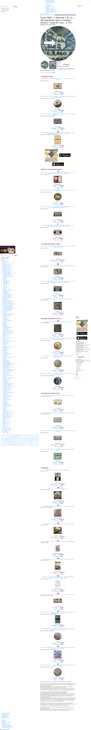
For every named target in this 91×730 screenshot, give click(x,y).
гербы (10, 438)
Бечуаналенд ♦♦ (6, 298)
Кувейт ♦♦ (5, 342)
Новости (4, 718)
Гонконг (4, 321)
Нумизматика (5, 261)
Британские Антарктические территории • (12, 304)
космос (11, 440)
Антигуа (4, 288)
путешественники (26, 443)
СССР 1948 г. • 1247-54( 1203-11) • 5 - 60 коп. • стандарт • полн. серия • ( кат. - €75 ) (58, 114)
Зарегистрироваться (50, 1)
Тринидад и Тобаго (7, 404)
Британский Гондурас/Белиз (9, 308)
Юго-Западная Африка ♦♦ (8, 412)
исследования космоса (13, 439)
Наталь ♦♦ (5, 354)
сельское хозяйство (20, 444)
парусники (30, 442)
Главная (42, 13)
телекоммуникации (3, 445)
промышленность (18, 443)
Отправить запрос (57, 94)
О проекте (48, 4)
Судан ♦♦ (5, 394)
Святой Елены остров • (8, 383)
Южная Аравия (6, 413)
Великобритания (6, 275)
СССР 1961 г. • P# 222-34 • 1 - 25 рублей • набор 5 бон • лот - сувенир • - (58, 594)
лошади (35, 440)
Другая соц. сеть (80, 370)
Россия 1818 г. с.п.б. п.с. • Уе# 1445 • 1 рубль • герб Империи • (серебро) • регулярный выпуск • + (58, 356)
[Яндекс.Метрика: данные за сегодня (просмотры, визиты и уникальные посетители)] (78, 377)
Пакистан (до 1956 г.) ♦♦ (8, 370)
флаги (19, 445)
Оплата (47, 7)
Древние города (32, 434)
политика (4, 443)
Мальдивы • (5, 350)
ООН (4, 426)
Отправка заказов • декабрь (82, 351)
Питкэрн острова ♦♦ (7, 375)
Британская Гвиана (7, 301)
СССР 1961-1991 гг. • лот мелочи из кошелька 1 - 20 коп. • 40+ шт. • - (58, 523)
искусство (7, 439)
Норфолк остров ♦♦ (7, 365)
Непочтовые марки (7, 428)
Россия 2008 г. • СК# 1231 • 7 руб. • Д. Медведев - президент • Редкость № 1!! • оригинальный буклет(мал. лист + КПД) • (58, 173)
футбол (27, 445)
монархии (9, 441)
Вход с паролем (49, 2)
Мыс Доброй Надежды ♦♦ (8, 353)
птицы (22, 443)
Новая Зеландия (6, 361)
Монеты (4, 262)
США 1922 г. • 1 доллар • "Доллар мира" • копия (58, 488)
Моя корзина (80, 5)
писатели (38, 442)
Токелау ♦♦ (5, 400)
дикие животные (19, 438)
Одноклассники (80, 362)
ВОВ (5, 434)
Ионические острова (7, 331)
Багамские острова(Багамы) (9, 290)
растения (36, 443)
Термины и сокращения (51, 9)
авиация (32, 435)
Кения (4, 336)
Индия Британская (7, 329)
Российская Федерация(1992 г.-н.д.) (10, 271)
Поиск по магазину (50, 10)
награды (29, 441)
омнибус (13, 442)
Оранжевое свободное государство (10, 369)
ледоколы (21, 440)
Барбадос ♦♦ (5, 291)
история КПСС (22, 439)
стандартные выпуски (35, 444)
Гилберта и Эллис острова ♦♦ (9, 320)
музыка (21, 441)
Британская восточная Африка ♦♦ (10, 300)
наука (1, 442)
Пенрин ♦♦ (5, 374)
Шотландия (5, 283)
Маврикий (5, 348)
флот (24, 445)
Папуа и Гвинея (6, 373)
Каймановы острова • (7, 333)
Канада (4, 335)
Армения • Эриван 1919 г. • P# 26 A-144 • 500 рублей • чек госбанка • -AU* (58, 412)
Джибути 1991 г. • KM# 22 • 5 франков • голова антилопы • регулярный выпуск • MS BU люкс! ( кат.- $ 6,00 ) (58, 665)
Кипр (4, 338)
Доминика (5, 324)
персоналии (34, 442)
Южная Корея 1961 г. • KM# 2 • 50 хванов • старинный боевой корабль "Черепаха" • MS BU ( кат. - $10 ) (58, 97)
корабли (33, 439)
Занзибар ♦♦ (5, 326)
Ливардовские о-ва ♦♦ (7, 346)
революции (2, 444)
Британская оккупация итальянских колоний (12, 302)
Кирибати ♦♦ (5, 340)
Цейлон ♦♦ (5, 411)
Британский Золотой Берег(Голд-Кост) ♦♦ (11, 309)
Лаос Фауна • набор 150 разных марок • (58, 469)
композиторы (29, 439)
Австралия (5, 284)
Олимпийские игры (20, 435)
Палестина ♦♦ (5, 371)
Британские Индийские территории (10, 307)
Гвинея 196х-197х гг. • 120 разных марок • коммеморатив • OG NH (58, 265)
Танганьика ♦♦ (6, 396)
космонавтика (6, 440)
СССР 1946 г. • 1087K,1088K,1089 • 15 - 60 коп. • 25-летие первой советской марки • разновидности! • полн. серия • (58, 282)
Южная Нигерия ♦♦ (7, 416)
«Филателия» (46, 691)
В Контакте (79, 363)
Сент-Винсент (6, 387)
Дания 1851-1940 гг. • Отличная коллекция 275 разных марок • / (58, 541)
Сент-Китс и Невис (7, 388)
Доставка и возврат (50, 6)
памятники (19, 442)
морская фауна (14, 441)
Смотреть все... (79, 352)
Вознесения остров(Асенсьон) (9, 313)
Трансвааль (5, 403)
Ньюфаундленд (6, 367)
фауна (15, 445)
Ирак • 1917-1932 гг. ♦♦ (7, 332)
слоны (25, 444)
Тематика (5, 427)
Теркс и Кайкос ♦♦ (6, 399)
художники (30, 445)
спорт (30, 444)
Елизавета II (3, 435)
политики (7, 443)
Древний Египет (37, 434)
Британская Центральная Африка (10, 303)
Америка (4, 423)
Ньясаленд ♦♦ (5, 368)
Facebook (79, 365)
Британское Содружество (8, 273)
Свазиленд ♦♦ (5, 382)
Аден (4, 285)
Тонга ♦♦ (4, 401)
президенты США (12, 443)
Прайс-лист (4, 715)
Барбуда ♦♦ (5, 292)
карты (25, 439)
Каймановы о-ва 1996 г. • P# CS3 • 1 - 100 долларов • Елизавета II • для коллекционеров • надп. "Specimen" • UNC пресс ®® (58, 226)
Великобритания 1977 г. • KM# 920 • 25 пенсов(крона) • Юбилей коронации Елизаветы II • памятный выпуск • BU (58, 629)
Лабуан (4, 344)
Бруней (4, 311)
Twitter (78, 367)
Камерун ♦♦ (5, 334)
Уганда (4, 408)
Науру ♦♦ (5, 356)
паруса (26, 442)
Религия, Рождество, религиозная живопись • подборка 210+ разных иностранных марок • (58, 246)
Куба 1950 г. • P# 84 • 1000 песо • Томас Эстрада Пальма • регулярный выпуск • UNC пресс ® (58, 450)
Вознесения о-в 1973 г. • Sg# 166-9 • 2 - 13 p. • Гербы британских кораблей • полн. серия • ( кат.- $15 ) (58, 613)
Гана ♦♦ (4, 317)
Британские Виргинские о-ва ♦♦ (9, 306)
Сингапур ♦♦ (5, 391)
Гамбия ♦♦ (5, 316)
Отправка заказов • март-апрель (83, 344)
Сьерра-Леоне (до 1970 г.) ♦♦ (9, 395)
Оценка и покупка (50, 8)
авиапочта (28, 435)
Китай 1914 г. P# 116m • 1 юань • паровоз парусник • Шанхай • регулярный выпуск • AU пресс (58, 431)
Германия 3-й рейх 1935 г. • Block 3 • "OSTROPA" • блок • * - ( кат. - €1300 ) (58, 79)
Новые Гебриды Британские (9, 363)
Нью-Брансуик (6, 366)
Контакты (48, 5)
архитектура (14, 437)
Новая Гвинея (6, 360)
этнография (36, 445)
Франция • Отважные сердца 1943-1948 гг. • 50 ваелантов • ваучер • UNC (58, 395)
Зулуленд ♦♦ (5, 328)
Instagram (79, 368)
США (4, 420)
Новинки (3, 11)
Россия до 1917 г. (6, 268)
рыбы (9, 444)
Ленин (12, 435)
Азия (4, 424)
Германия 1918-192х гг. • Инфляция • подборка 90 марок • (58, 298)
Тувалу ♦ (4, 407)
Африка (4, 425)
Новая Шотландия (6, 362)
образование (4, 442)
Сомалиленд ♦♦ (6, 393)
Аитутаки (5, 286)
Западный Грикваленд (7, 327)
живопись (2, 439)
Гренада (4, 323)
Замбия (4, 325)
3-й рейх (2, 434)
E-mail (77, 354)
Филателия (4, 266)
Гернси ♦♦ (5, 277)
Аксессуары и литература (7, 429)
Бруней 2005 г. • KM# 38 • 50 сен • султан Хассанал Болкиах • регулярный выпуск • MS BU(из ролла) (58, 374)
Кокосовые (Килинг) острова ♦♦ (9, 341)
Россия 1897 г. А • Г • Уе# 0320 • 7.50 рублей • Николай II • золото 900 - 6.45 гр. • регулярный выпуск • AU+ (58, 339)
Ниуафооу (5, 402)
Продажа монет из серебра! (82, 347)
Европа (4, 419)
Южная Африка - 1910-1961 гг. (9, 415)
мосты (18, 441)
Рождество (25, 435)
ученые (12, 445)
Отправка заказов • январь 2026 (83, 349)
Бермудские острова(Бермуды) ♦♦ (10, 296)
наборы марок (25, 441)
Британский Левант (7, 310)
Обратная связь (5, 716)
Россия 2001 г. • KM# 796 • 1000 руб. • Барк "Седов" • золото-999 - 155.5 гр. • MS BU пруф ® (58, 190)
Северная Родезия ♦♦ (7, 384)
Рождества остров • (7, 378)
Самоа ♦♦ (5, 379)
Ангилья (4, 287)
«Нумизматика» (46, 683)
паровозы (23, 442)
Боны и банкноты (6, 263)
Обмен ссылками (5, 717)
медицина (5, 441)
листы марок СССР (25, 440)
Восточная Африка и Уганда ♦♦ (9, 315)
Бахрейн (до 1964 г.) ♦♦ (7, 295)
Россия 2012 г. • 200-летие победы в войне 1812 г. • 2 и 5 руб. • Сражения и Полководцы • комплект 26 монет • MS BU (58, 577)
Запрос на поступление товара (46, 72)
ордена (16, 442)
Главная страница (50, 0)
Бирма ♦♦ (5, 299)
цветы (33, 445)
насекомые (36, 441)
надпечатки (32, 441)
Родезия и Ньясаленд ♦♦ (8, 377)
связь (15, 444)
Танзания (5, 398)
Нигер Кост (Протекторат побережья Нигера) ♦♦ (13, 357)
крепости (17, 440)
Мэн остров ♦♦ (6, 281)
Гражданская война (7, 269)
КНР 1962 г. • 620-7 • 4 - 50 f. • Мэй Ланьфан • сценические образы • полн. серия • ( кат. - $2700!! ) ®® (58, 207)
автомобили (36, 435)
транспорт (8, 445)
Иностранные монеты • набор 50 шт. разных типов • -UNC (58, 321)
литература (31, 440)
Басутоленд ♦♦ (6, 293)
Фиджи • (5, 409)
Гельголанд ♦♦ (6, 318)
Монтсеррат (5, 352)
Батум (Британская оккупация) (9, 294)
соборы (28, 444)
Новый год (15, 435)
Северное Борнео (6, 385)
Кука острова (6, 343)
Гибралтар (5, 319)
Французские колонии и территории (10, 421)
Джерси (4, 278)
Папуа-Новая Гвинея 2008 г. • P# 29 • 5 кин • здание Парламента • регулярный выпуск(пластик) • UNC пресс (58, 648)
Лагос (4, 345)
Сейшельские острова (7, 386)
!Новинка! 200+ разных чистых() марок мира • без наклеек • (58, 506)
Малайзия (5, 349)
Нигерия (4, 358)
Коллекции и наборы (7, 267)
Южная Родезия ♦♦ (7, 417)
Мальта (4, 351)
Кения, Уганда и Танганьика (8, 337)
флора (21, 445)
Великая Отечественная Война (10, 434)
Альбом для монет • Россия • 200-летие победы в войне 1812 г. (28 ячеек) (58, 559)
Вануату (4, 312)
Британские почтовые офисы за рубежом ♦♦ (12, 276)
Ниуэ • (4, 359)
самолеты (12, 444)
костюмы (14, 440)
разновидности (32, 443)
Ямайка (4, 418)
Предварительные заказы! (51, 11)
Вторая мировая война (26, 434)
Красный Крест (8, 435)
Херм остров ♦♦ (6, 282)
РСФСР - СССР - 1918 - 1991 (8, 270)
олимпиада (9, 442)
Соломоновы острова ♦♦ (8, 392)
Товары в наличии (5, 10)
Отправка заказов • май (81, 342)
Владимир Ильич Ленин (18, 434)
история (18, 439)
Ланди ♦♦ (5, 279)
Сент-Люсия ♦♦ (6, 390)
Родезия (4, 376)
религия (6, 444)
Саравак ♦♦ (5, 381)
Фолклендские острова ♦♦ (8, 410)
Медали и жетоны (6, 265)
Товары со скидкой (5, 8)
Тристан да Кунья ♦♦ (7, 406)
